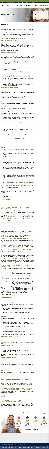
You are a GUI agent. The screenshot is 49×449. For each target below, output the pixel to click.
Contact (36, 5)
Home (17, 5)
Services (25, 5)
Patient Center (30, 5)
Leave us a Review (43, 413)
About (21, 5)
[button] (15, 422)
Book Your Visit (44, 5)
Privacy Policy (22, 444)
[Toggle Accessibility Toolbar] (47, 447)
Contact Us (3, 2)
